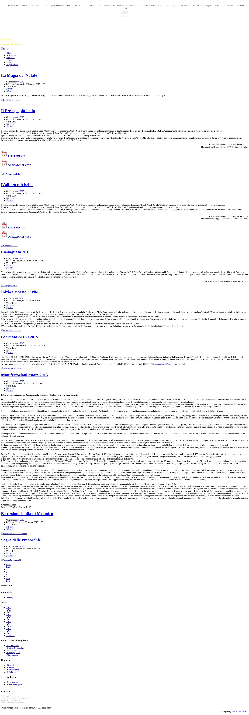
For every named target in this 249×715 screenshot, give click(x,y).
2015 (9, 628)
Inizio (8, 564)
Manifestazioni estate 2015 (24, 375)
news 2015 (19, 82)
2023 (9, 610)
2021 (9, 614)
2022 (9, 612)
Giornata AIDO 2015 (19, 337)
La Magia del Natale (19, 75)
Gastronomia (12, 655)
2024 (9, 607)
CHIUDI (124, 13)
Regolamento (12, 65)
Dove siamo (12, 665)
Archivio (11, 635)
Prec (8, 567)
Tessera (10, 60)
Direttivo (11, 57)
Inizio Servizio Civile (19, 292)
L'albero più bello (17, 184)
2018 (9, 621)
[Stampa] (10, 89)
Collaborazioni (13, 670)
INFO (124, 16)
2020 (9, 617)
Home (9, 53)
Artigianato (11, 650)
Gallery (10, 597)
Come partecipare (14, 684)
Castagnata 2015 (15, 252)
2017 (9, 624)
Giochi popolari (13, 652)
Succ (8, 578)
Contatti (10, 667)
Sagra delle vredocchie (21, 540)
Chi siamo (11, 55)
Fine (8, 581)
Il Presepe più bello (18, 110)
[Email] (9, 91)
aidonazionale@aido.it (164, 364)
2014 (9, 631)
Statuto (10, 62)
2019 (9, 619)
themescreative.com (240, 711)
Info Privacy (12, 672)
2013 (9, 633)
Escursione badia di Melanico (27, 513)
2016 (9, 626)
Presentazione (13, 645)
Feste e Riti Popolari (15, 648)
